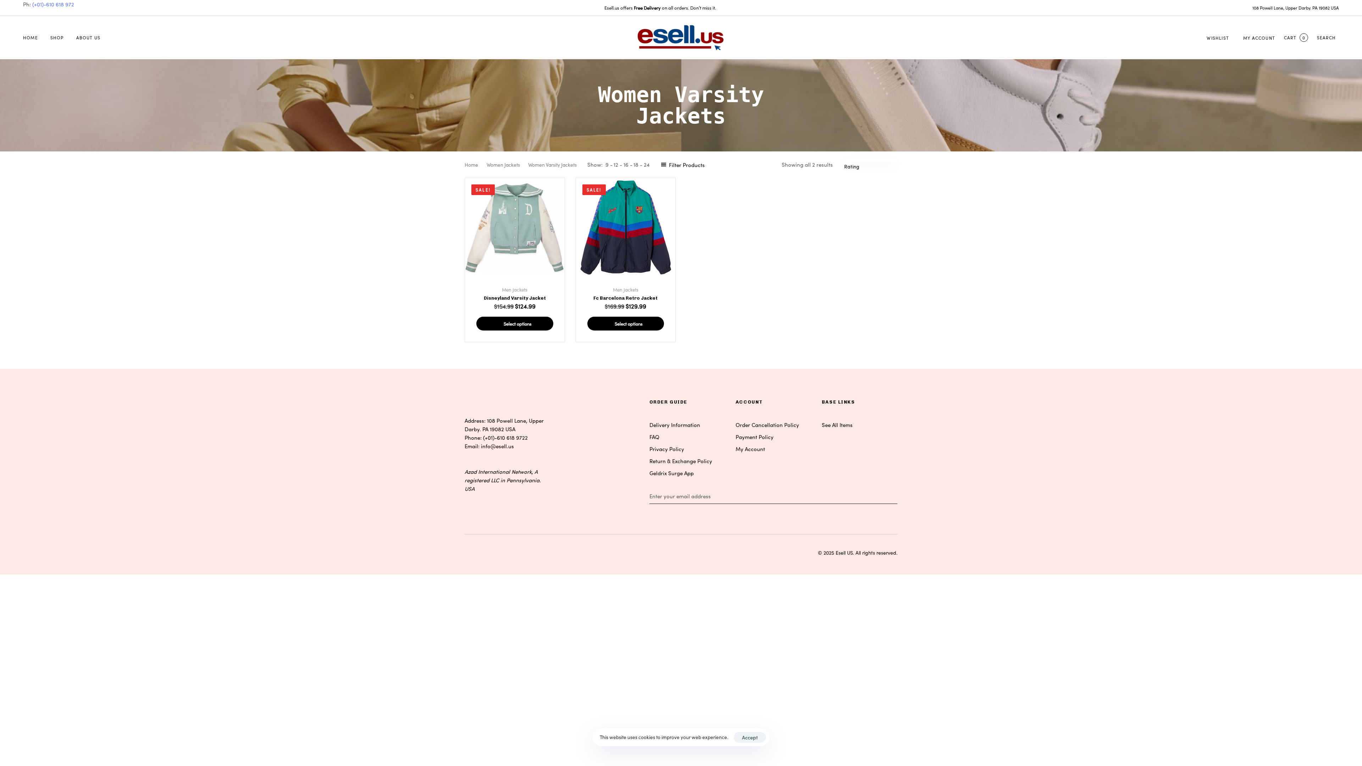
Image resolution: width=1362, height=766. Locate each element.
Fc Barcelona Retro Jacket (625, 298)
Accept (750, 737)
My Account (750, 449)
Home (30, 37)
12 (616, 164)
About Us (88, 37)
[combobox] (855, 166)
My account (1259, 38)
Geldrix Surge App (671, 473)
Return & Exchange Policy (680, 461)
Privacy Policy (666, 449)
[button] (1328, 37)
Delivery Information (674, 424)
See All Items (837, 424)
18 (635, 164)
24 (647, 164)
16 (626, 164)
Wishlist (1218, 38)
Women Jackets (503, 164)
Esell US (844, 552)
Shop (57, 37)
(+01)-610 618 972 (53, 4)
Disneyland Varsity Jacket (515, 298)
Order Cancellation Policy (767, 424)
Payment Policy (755, 436)
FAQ (654, 436)
